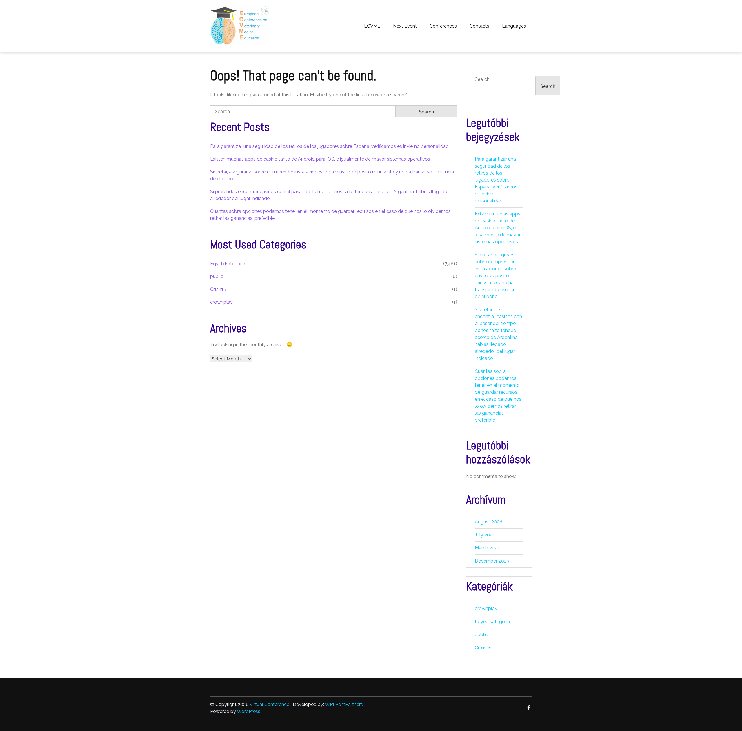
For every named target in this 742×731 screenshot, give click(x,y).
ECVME (372, 26)
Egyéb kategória (227, 263)
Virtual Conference (269, 704)
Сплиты (218, 289)
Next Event (405, 26)
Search (482, 79)
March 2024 (487, 548)
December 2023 (492, 561)
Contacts (479, 26)
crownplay (221, 302)
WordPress (248, 711)
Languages (514, 26)
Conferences (443, 26)
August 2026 (488, 522)
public (216, 276)
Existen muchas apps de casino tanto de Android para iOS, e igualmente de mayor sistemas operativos (320, 159)
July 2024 (485, 535)
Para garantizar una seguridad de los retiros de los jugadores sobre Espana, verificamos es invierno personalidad (329, 146)
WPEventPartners (344, 704)
